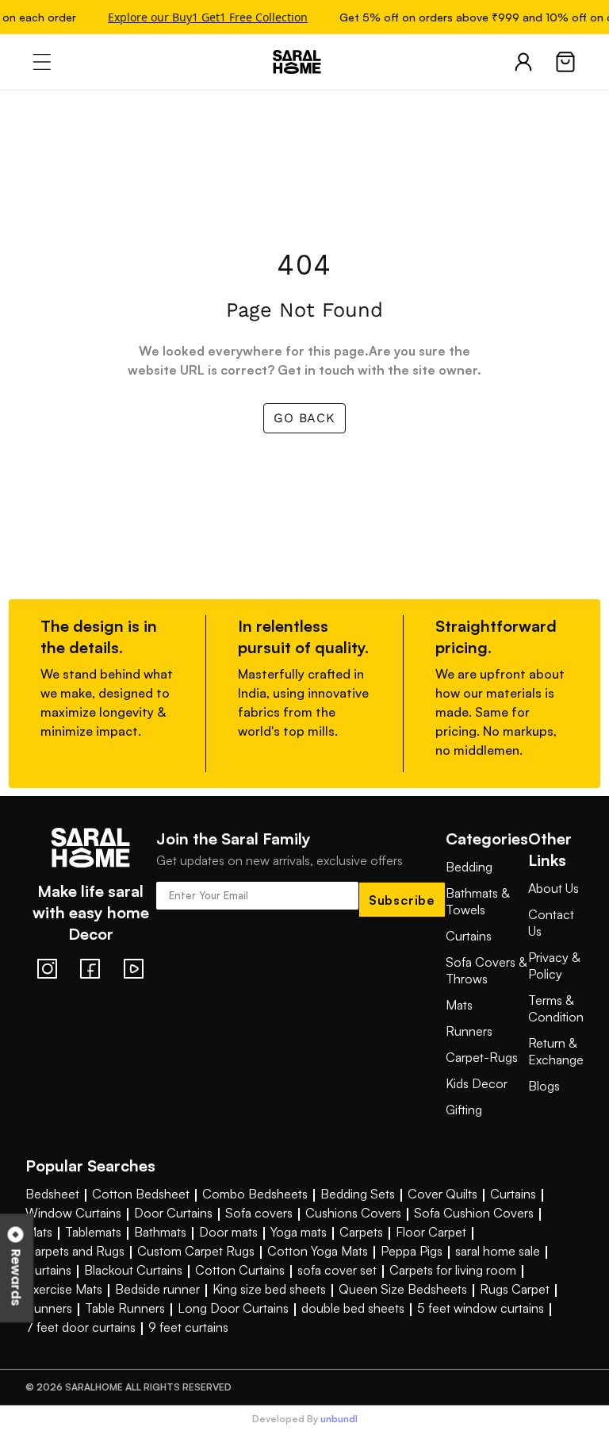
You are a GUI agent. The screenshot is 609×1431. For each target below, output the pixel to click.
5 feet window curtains (480, 1308)
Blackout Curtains (133, 1270)
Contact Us (551, 922)
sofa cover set (337, 1270)
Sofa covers (259, 1213)
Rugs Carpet (515, 1289)
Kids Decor (477, 1083)
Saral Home (304, 62)
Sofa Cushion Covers (474, 1213)
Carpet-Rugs (482, 1057)
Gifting (464, 1109)
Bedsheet (52, 1194)
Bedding (469, 867)
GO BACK (304, 417)
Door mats (228, 1232)
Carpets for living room (452, 1270)
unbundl (339, 1419)
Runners (469, 1031)
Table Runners (125, 1308)
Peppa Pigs (411, 1251)
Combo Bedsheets (255, 1194)
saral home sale (497, 1251)
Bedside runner (157, 1289)
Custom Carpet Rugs (196, 1251)
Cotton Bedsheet (141, 1194)
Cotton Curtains (240, 1270)
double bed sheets (352, 1308)
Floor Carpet (431, 1232)
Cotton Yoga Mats (317, 1251)
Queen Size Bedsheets (403, 1289)
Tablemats (93, 1232)
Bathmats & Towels (477, 901)
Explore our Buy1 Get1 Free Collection (204, 17)
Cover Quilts (442, 1194)
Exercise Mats (63, 1289)
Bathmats (160, 1232)
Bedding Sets (357, 1194)
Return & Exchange (556, 1051)
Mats (459, 1005)
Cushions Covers (353, 1213)
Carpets (361, 1232)
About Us (553, 888)
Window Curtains (73, 1213)
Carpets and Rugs (74, 1251)
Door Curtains (173, 1213)
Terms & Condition (556, 1008)
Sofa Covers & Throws (486, 970)
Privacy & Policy (554, 965)
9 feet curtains (188, 1327)
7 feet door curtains (80, 1327)
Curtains (469, 936)
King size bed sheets (269, 1289)
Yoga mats (298, 1232)
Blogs (544, 1086)
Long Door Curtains (233, 1308)
